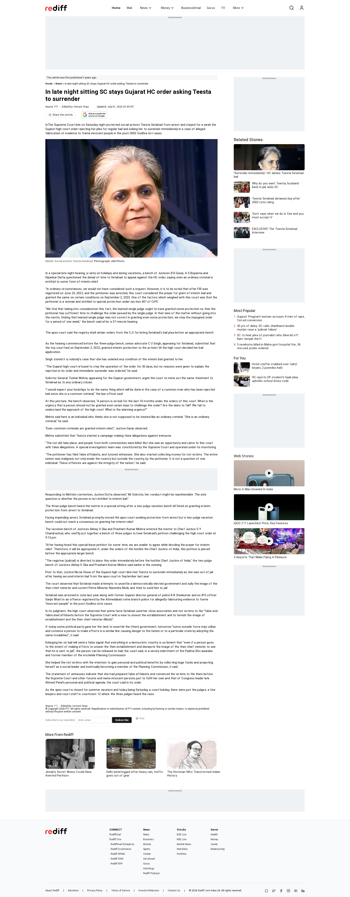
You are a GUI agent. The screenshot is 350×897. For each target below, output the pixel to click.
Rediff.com (204, 890)
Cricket (147, 854)
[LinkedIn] (303, 891)
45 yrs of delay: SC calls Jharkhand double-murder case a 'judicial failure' (266, 327)
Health (214, 834)
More (236, 8)
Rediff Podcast (151, 873)
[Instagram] (288, 891)
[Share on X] (273, 891)
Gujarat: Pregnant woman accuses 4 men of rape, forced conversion (271, 318)
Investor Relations (149, 890)
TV (223, 8)
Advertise (73, 890)
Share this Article (62, 114)
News (144, 8)
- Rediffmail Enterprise (121, 844)
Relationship (218, 849)
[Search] (291, 8)
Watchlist (182, 849)
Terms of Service (120, 890)
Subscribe (121, 720)
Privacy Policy (94, 890)
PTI (56, 106)
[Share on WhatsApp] (266, 891)
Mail (129, 8)
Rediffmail (115, 834)
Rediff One (115, 839)
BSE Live (181, 834)
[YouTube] (295, 891)
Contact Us (174, 890)
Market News (184, 844)
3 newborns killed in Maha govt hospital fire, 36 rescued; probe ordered (269, 346)
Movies (147, 844)
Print (141, 718)
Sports (146, 849)
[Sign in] (302, 8)
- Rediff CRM (116, 858)
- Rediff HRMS (117, 854)
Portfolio (181, 854)
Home (116, 8)
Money (165, 8)
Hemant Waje (81, 106)
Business (148, 839)
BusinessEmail (191, 8)
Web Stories (244, 456)
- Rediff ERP (115, 863)
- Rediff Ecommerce (120, 849)
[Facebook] (281, 891)
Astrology (148, 868)
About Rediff (52, 890)
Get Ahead (149, 858)
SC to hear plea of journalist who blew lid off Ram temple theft (267, 337)
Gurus (211, 8)
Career (214, 844)
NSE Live (181, 839)
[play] (269, 473)
